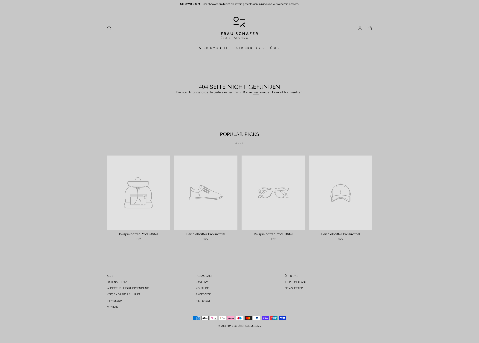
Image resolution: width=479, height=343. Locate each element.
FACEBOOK (203, 294)
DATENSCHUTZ (117, 282)
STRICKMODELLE (215, 48)
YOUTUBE (202, 288)
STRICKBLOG (249, 48)
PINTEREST (203, 300)
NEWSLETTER (294, 288)
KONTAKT (113, 307)
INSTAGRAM (204, 276)
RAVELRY (202, 282)
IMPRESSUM (114, 300)
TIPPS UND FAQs (295, 282)
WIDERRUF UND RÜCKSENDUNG (128, 288)
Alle (239, 142)
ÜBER (275, 48)
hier (256, 92)
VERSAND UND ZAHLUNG (123, 294)
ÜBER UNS (291, 276)
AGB (110, 276)
